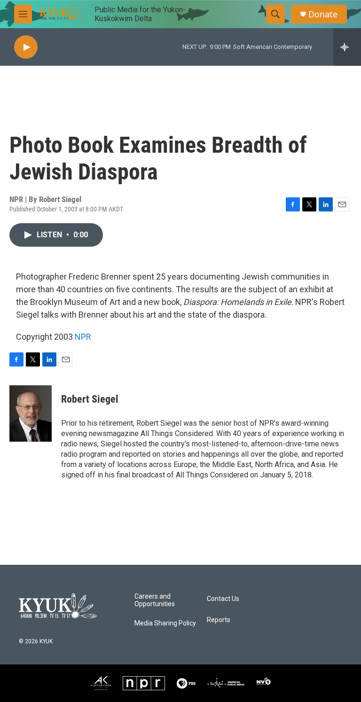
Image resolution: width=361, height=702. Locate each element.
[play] (25, 47)
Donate (322, 14)
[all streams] (347, 47)
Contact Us (223, 598)
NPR (83, 337)
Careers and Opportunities (154, 600)
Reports (218, 620)
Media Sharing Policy (165, 623)
